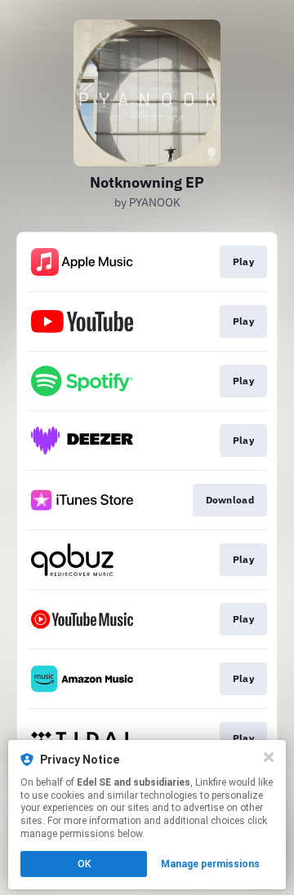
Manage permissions (210, 864)
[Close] (269, 757)
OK (84, 864)
